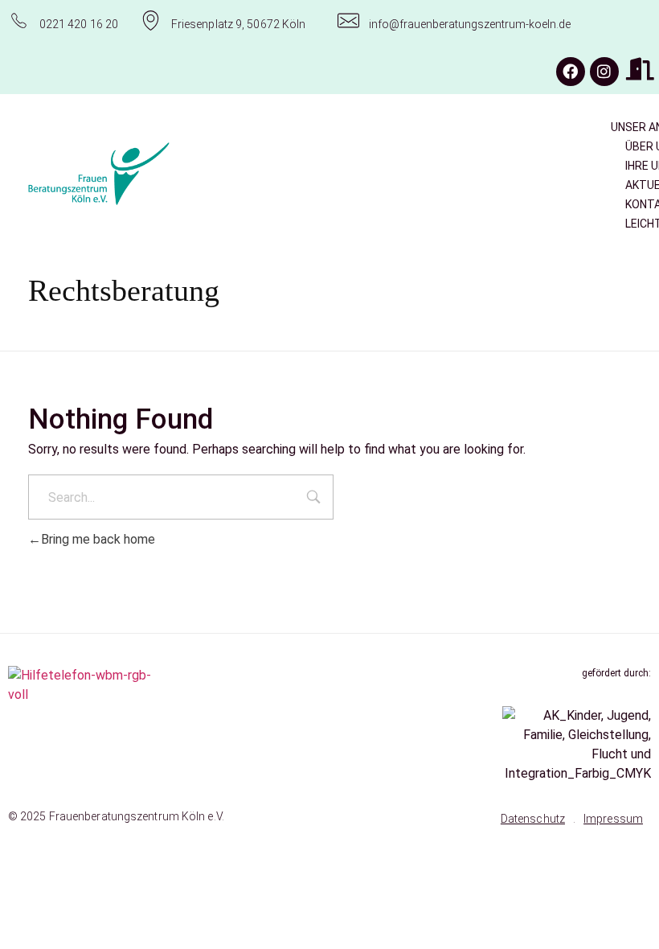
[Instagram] (604, 71)
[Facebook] (570, 71)
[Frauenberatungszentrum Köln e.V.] (148, 173)
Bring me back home (98, 539)
